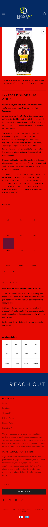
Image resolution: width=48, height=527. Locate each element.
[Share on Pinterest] (17, 282)
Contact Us (7, 413)
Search (5, 403)
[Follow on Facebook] (3, 500)
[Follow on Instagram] (9, 500)
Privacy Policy (8, 418)
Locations (6, 408)
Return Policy (8, 423)
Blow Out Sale (8, 428)
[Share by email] (20, 282)
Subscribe (24, 491)
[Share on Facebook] (10, 282)
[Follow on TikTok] (22, 500)
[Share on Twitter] (13, 282)
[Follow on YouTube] (15, 500)
